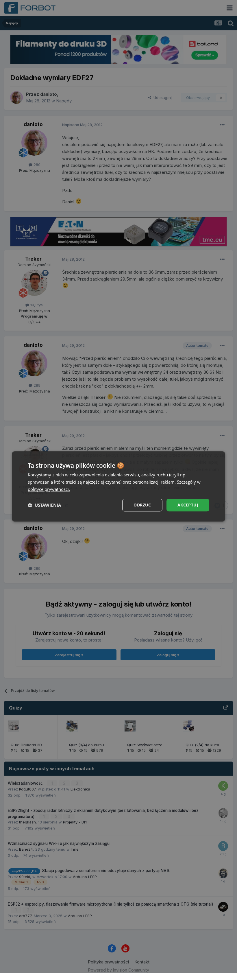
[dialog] (118, 486)
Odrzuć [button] (142, 505)
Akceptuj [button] (187, 505)
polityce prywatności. (49, 489)
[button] (44, 505)
